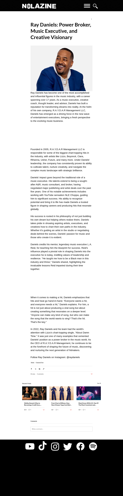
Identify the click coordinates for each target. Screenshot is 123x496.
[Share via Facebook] (31, 369)
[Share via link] (43, 369)
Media (32, 362)
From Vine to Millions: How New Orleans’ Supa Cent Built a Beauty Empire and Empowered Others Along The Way (61, 404)
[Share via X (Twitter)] (35, 369)
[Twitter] (67, 446)
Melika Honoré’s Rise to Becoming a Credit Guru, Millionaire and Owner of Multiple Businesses (32, 404)
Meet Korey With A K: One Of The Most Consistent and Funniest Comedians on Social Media (88, 404)
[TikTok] (42, 446)
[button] (87, 6)
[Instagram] (55, 446)
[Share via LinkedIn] (39, 369)
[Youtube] (30, 446)
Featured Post (39, 362)
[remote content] (61, 135)
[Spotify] (93, 446)
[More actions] (91, 19)
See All (99, 383)
